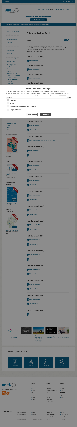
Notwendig (13, 100)
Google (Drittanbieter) (16, 110)
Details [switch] (69, 97)
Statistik (12, 103)
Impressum (9, 97)
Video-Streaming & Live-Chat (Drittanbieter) (23, 106)
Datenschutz (62, 95)
